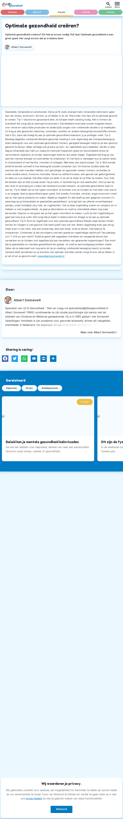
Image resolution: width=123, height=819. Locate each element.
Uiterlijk (86, 12)
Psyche (61, 12)
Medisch (37, 12)
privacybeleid (34, 798)
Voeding (110, 12)
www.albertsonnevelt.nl (50, 256)
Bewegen (12, 12)
